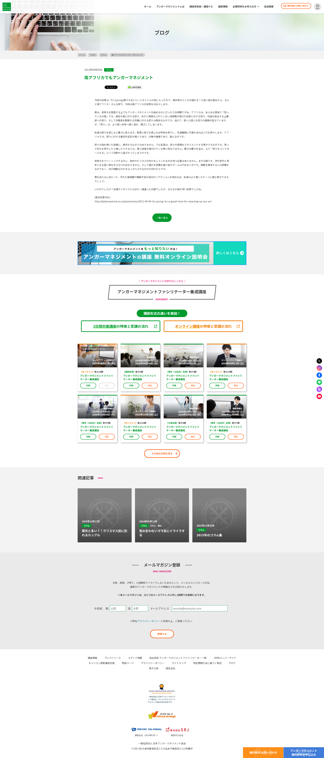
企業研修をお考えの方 (244, 6)
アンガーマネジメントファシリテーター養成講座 (96, 377)
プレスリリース (112, 657)
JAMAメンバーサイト (225, 657)
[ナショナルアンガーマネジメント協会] (162, 684)
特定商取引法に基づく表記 (207, 663)
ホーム (147, 6)
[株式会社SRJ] (177, 727)
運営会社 (170, 668)
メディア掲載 (135, 657)
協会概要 (269, 6)
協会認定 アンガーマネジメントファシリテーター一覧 (177, 657)
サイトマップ (179, 663)
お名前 (98, 608)
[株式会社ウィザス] (162, 711)
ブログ (231, 663)
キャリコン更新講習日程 (102, 663)
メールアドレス (159, 608)
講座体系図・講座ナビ (201, 6)
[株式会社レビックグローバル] (147, 727)
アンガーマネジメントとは (170, 6)
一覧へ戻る (162, 217)
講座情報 (223, 6)
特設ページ (128, 663)
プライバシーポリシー (149, 621)
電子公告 (153, 668)
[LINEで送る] (134, 87)
